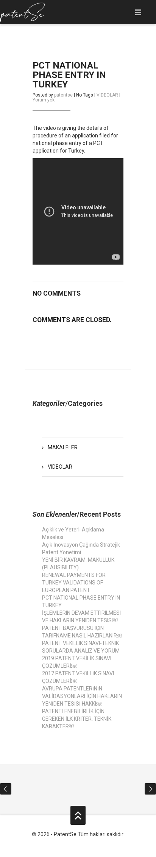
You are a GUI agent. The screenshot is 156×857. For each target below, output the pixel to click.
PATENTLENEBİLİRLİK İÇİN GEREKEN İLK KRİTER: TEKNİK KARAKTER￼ (76, 718)
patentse (63, 95)
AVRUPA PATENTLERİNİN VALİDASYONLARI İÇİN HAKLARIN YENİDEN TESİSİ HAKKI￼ (82, 696)
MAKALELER (63, 447)
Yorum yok (44, 100)
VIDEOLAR (107, 95)
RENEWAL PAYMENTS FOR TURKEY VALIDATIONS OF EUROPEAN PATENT (74, 582)
